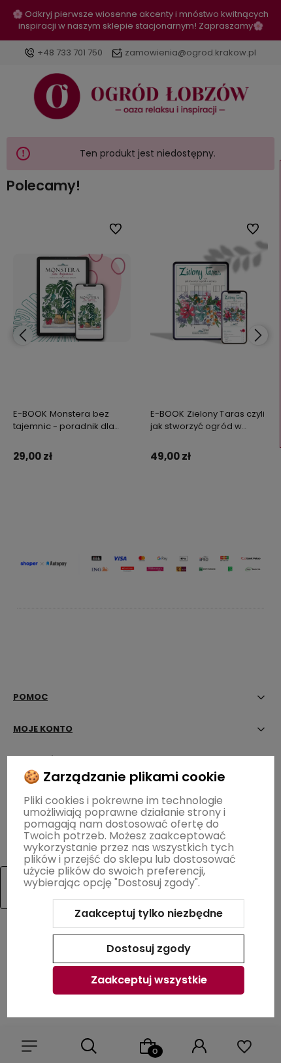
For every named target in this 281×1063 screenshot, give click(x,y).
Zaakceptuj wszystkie (149, 979)
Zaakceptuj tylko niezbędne (148, 913)
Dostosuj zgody (149, 948)
